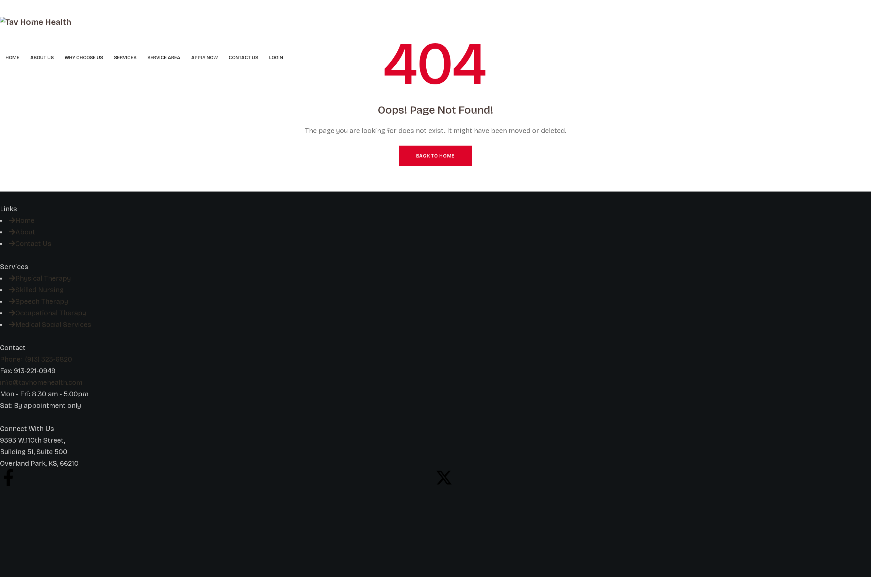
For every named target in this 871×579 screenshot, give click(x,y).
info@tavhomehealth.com (41, 382)
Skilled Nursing (39, 290)
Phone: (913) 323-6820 (36, 359)
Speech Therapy (41, 301)
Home (24, 220)
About (25, 232)
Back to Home (435, 156)
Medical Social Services (53, 324)
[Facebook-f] (8, 477)
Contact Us (33, 243)
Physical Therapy (43, 278)
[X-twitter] (444, 477)
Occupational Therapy (50, 313)
